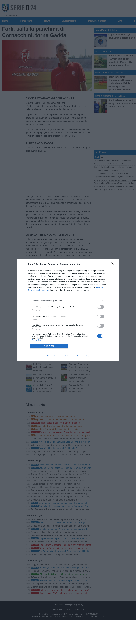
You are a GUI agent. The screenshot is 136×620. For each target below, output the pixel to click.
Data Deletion (53, 356)
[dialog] (68, 310)
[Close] (113, 264)
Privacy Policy (83, 356)
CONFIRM (49, 346)
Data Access (68, 356)
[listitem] (68, 300)
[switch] (100, 307)
